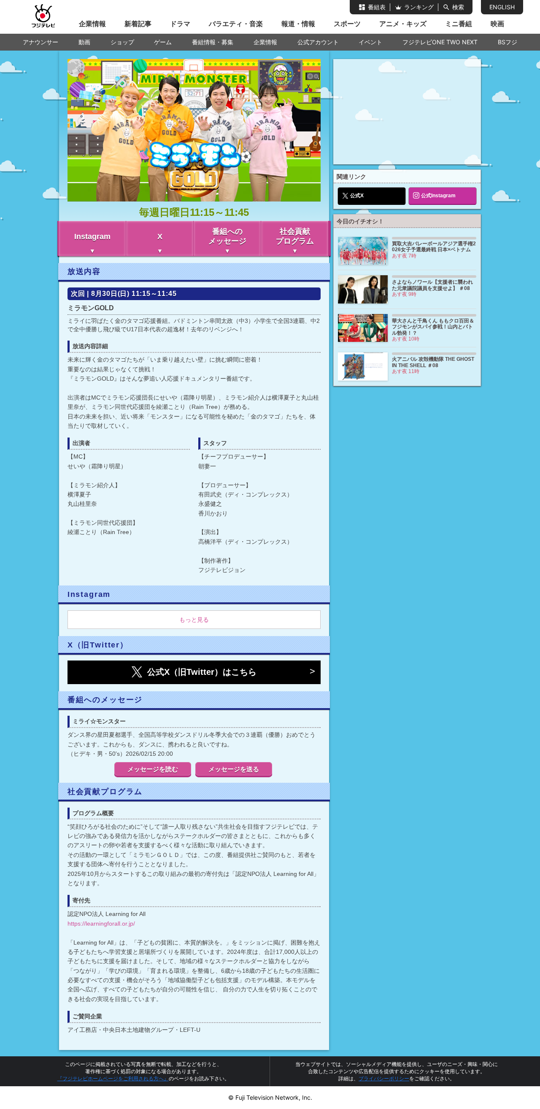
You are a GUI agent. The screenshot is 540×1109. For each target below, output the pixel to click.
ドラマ (180, 23)
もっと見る (194, 619)
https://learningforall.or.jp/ (101, 923)
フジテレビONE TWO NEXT (440, 42)
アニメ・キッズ (403, 23)
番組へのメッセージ (227, 236)
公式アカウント (318, 42)
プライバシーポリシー (384, 1078)
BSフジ (507, 42)
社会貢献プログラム (295, 236)
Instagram (92, 236)
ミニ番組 (458, 23)
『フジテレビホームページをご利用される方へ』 (113, 1078)
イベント (370, 42)
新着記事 (137, 23)
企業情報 (92, 23)
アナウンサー (40, 42)
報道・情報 (298, 23)
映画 (497, 23)
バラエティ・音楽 (236, 23)
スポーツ (347, 23)
